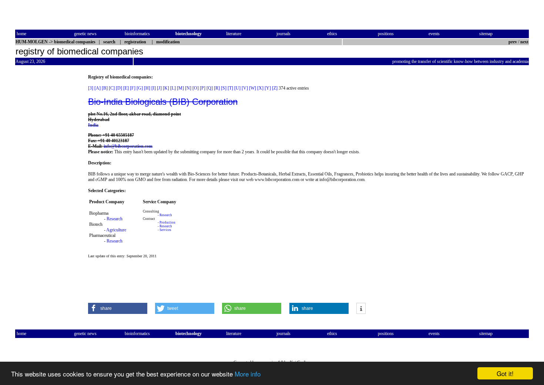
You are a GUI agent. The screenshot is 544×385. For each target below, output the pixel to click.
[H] (147, 88)
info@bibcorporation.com (128, 146)
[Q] (209, 88)
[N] (188, 88)
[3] (90, 88)
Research (114, 218)
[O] (195, 88)
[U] (237, 88)
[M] (180, 88)
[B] (105, 88)
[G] (140, 88)
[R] (217, 88)
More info (248, 373)
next (524, 41)
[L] (173, 88)
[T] (230, 88)
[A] (97, 88)
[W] (252, 88)
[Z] (275, 88)
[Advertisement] (46, 185)
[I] (153, 88)
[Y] (268, 88)
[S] (223, 88)
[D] (119, 88)
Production (167, 222)
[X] (260, 88)
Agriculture (116, 229)
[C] (112, 88)
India (93, 125)
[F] (132, 88)
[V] (245, 88)
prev (512, 41)
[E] (126, 88)
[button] (117, 308)
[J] (159, 88)
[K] (166, 88)
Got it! (505, 373)
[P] (202, 88)
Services (165, 230)
